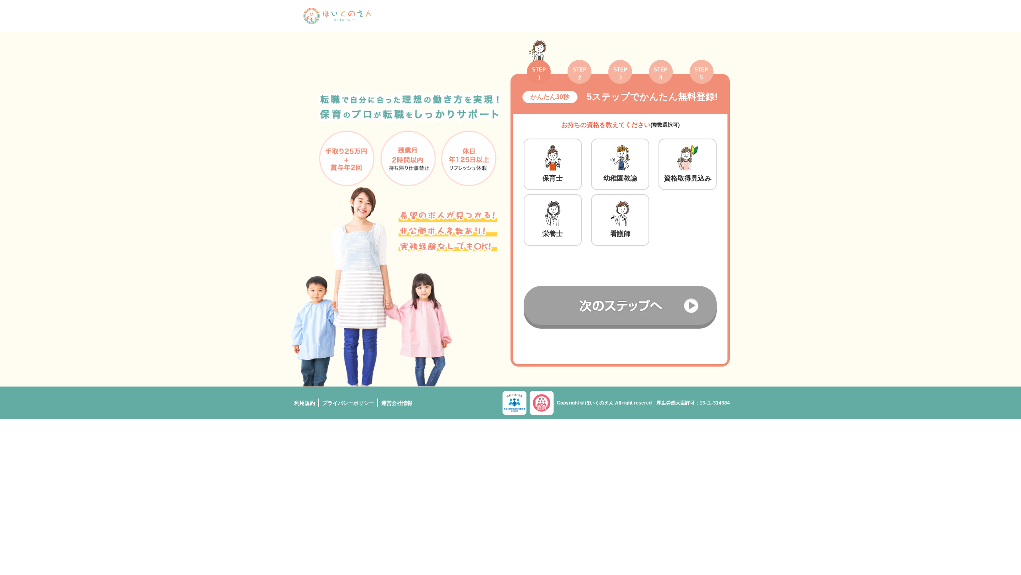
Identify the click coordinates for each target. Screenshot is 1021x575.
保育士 (552, 178)
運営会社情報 (396, 403)
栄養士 (552, 234)
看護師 (620, 234)
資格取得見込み (688, 178)
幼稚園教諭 (620, 178)
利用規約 (304, 403)
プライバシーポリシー (348, 403)
